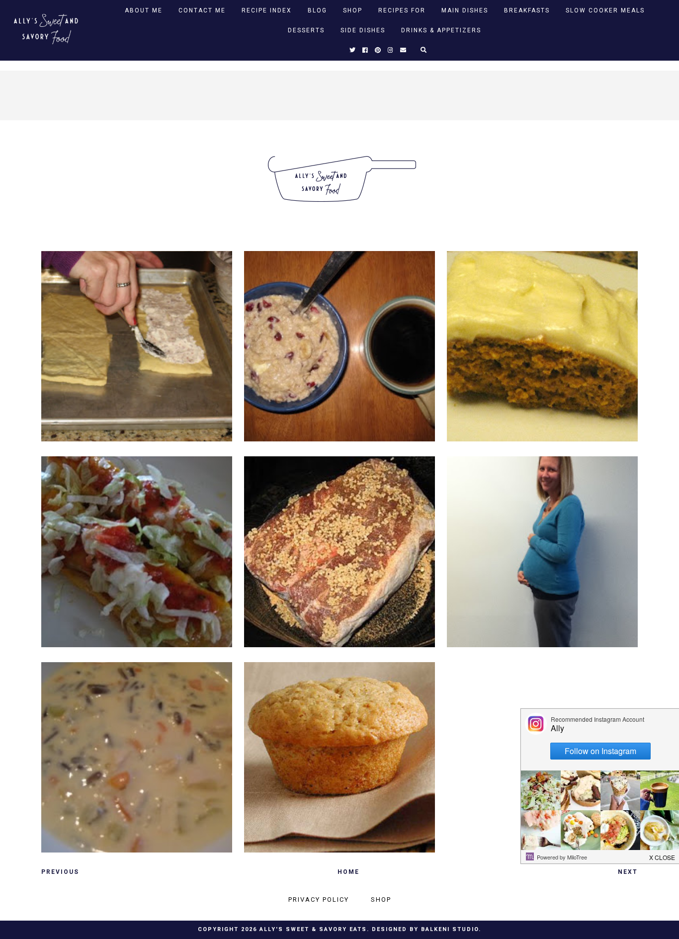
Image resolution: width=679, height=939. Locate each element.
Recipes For (401, 10)
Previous (60, 871)
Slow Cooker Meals (605, 10)
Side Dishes (362, 30)
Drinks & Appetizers (441, 30)
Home (348, 871)
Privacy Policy (318, 899)
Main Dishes (464, 10)
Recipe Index (267, 10)
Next (628, 871)
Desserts (306, 30)
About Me (144, 10)
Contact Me (202, 10)
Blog (317, 10)
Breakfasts (527, 10)
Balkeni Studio (450, 929)
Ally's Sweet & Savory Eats (313, 929)
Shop (352, 10)
